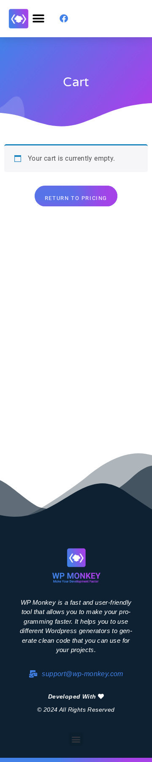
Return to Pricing (76, 198)
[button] (38, 18)
